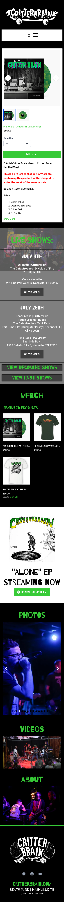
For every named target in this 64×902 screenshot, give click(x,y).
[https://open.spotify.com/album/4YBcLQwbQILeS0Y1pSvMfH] (32, 539)
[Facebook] (24, 874)
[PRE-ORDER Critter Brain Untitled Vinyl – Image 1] (9, 115)
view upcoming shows (32, 367)
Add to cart (32, 154)
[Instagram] (32, 874)
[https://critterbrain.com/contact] (32, 849)
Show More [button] (9, 219)
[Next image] (56, 78)
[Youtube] (40, 874)
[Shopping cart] (28, 35)
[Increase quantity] (27, 143)
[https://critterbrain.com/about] (32, 805)
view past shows (32, 378)
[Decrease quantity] (7, 143)
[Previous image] (8, 78)
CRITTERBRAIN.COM (32, 884)
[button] (35, 35)
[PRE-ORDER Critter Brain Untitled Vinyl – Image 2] (22, 115)
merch (32, 395)
